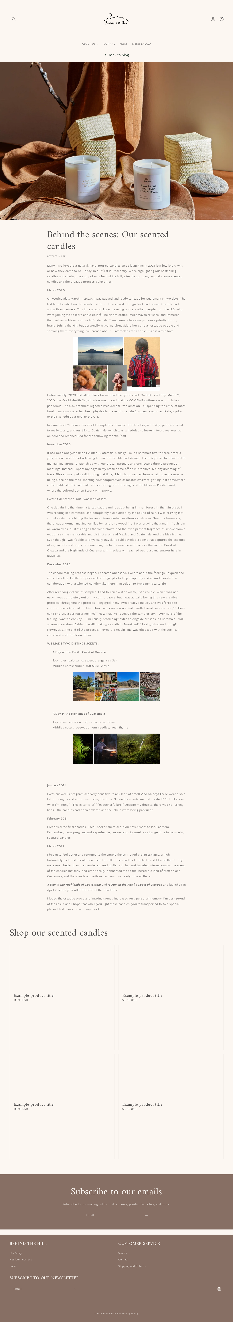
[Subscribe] (147, 1215)
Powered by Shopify (128, 1314)
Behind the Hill (110, 1314)
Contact (123, 1259)
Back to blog (119, 55)
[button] (14, 19)
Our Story (16, 1253)
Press (13, 1266)
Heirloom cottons (21, 1259)
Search (122, 1253)
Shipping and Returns (132, 1266)
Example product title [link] (34, 995)
